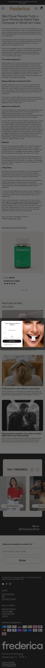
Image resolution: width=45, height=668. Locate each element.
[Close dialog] (42, 323)
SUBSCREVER (12, 341)
